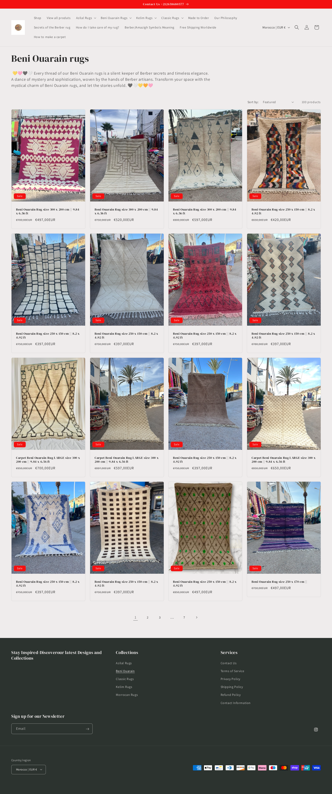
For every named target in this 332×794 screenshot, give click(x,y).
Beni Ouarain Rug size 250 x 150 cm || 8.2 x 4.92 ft (283, 211)
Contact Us (229, 663)
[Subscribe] (87, 729)
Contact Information (236, 703)
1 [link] (135, 617)
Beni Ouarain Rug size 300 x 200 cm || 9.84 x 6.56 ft (47, 211)
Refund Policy (231, 695)
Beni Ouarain (125, 671)
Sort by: (253, 102)
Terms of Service (232, 671)
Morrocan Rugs (127, 695)
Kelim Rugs (124, 687)
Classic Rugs (125, 679)
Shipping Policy (232, 687)
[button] (85, 18)
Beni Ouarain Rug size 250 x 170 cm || (279, 582)
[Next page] (196, 617)
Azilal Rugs (124, 663)
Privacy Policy (230, 679)
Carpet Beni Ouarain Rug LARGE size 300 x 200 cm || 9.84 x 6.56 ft (48, 460)
